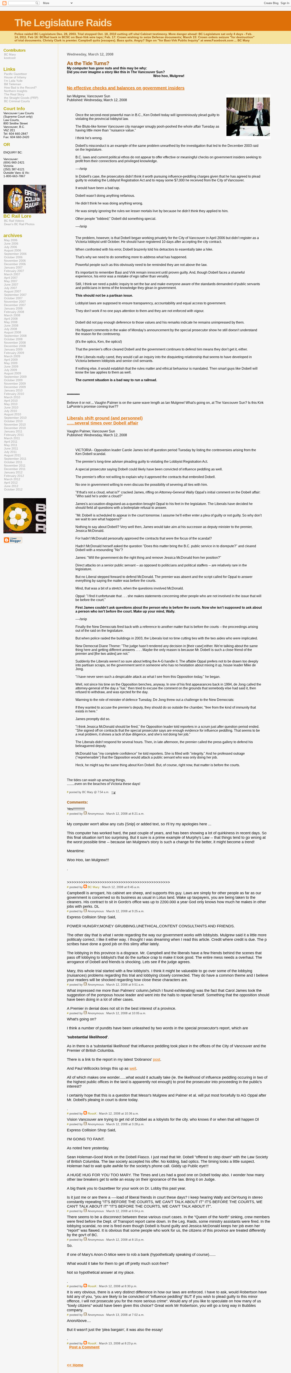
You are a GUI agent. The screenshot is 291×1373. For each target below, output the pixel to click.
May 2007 (10, 281)
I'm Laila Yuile (13, 80)
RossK (92, 1113)
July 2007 (10, 288)
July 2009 (10, 370)
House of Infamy (15, 77)
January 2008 (13, 308)
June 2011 (11, 448)
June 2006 (11, 243)
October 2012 (13, 489)
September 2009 (15, 376)
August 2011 (12, 455)
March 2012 (12, 479)
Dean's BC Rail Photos (19, 224)
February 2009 (14, 353)
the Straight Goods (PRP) (21, 97)
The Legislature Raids (63, 22)
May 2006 (10, 240)
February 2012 (14, 475)
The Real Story (14, 94)
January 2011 (13, 431)
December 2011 (15, 469)
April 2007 (11, 277)
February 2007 (14, 271)
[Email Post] (112, 792)
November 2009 (15, 383)
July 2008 (10, 329)
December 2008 (15, 346)
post (156, 1059)
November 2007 (15, 301)
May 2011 (10, 445)
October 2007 (13, 298)
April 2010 (11, 400)
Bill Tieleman (12, 84)
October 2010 (13, 421)
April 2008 (11, 318)
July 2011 (10, 452)
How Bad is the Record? (20, 87)
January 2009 (13, 349)
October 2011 (13, 462)
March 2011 (12, 438)
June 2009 (11, 366)
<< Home (75, 1365)
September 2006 (15, 253)
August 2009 (12, 373)
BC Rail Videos (14, 220)
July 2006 (10, 247)
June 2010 (11, 407)
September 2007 (15, 294)
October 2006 (13, 257)
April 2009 (11, 359)
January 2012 (13, 472)
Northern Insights (15, 91)
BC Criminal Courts (17, 101)
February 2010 (14, 393)
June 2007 (11, 284)
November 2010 (15, 424)
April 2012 (11, 482)
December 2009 (15, 387)
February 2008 (14, 312)
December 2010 (15, 428)
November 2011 (15, 465)
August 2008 (12, 332)
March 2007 (12, 274)
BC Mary (93, 887)
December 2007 (15, 305)
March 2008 (12, 315)
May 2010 (10, 404)
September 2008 (15, 335)
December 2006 (15, 264)
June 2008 (11, 325)
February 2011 (14, 434)
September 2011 (15, 458)
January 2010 (13, 390)
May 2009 (10, 363)
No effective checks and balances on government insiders (125, 88)
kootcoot (10, 58)
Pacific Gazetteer (15, 74)
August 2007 (12, 291)
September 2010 (15, 417)
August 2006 (12, 250)
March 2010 (12, 397)
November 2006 (15, 260)
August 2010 (12, 414)
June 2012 (11, 486)
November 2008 (15, 342)
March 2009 (12, 356)
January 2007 (13, 267)
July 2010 (10, 411)
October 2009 (13, 380)
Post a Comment (84, 1347)
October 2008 (13, 339)
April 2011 (10, 441)
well (133, 1068)
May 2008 (10, 322)
